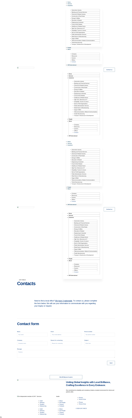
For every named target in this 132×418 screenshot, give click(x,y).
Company (74, 54)
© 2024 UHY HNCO (81, 408)
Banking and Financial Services (79, 12)
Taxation (42, 404)
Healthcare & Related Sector (79, 26)
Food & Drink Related (77, 24)
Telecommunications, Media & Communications (83, 40)
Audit (41, 401)
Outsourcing (43, 406)
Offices (73, 60)
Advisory (42, 402)
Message (19, 349)
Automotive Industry (76, 10)
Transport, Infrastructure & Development (81, 44)
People (70, 119)
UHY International (72, 65)
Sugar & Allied (75, 38)
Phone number (88, 331)
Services (71, 76)
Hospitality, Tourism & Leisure (79, 30)
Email (52, 331)
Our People (62, 402)
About (69, 49)
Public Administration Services (79, 34)
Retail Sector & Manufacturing (79, 36)
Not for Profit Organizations (78, 32)
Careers (74, 58)
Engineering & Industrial (77, 22)
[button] (83, 68)
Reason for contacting (56, 340)
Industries (70, 5)
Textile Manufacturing (77, 42)
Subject (86, 340)
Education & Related (77, 20)
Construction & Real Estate (78, 16)
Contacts (74, 61)
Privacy (81, 397)
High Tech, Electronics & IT (78, 28)
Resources (74, 56)
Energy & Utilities (76, 18)
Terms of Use (82, 399)
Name (18, 331)
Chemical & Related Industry (79, 14)
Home (70, 74)
